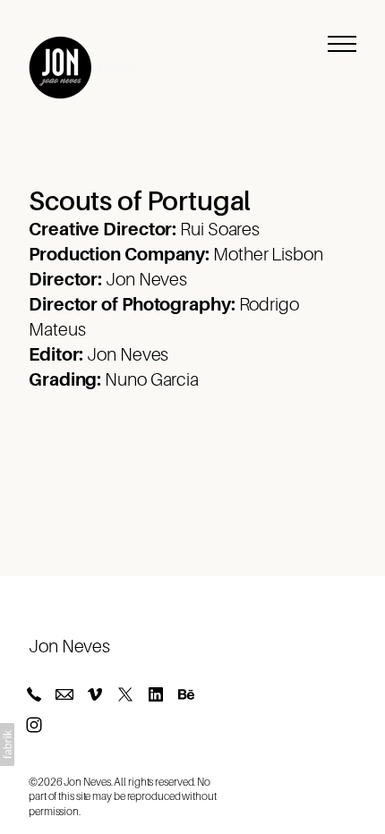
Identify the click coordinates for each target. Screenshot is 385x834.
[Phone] (34, 694)
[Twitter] (125, 694)
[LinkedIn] (155, 694)
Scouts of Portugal (140, 201)
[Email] (64, 694)
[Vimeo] (95, 694)
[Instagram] (34, 725)
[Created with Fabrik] (7, 744)
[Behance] (186, 694)
